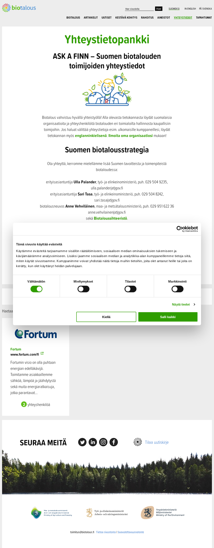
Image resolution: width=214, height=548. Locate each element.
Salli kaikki (168, 316)
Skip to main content (16, 10)
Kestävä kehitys (126, 17)
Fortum (15, 349)
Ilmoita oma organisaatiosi (130, 135)
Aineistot (163, 17)
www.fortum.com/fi (25, 354)
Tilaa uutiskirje (157, 442)
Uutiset (107, 17)
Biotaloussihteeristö (110, 218)
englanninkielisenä (91, 135)
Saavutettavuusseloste (131, 532)
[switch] (83, 289)
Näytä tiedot (181, 304)
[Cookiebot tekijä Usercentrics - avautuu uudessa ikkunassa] (179, 229)
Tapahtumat (204, 17)
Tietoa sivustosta (106, 532)
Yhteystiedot (183, 17)
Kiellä (106, 316)
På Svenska (205, 8)
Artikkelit (91, 17)
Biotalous (73, 17)
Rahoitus (147, 17)
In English (190, 8)
